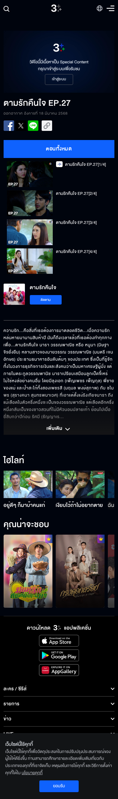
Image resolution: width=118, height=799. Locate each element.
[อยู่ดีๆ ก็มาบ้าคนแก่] (28, 484)
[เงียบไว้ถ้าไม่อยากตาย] (80, 484)
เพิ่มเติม (55, 428)
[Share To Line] (33, 125)
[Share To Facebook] (9, 125)
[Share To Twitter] (21, 125)
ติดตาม (46, 300)
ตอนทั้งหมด (59, 149)
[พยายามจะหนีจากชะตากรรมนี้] (80, 571)
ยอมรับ (59, 786)
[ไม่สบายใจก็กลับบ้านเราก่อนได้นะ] (28, 571)
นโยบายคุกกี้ (32, 773)
